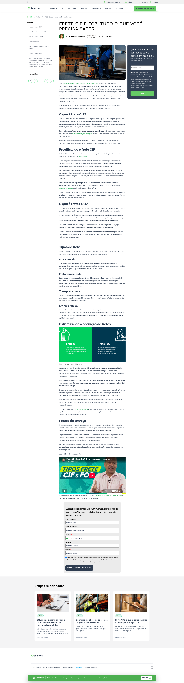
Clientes (84, 8)
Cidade (68, 549)
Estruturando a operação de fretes (39, 47)
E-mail (133, 64)
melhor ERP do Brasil (81, 409)
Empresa (68, 542)
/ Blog (31, 17)
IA (62, 8)
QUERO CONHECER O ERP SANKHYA (79, 568)
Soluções (53, 8)
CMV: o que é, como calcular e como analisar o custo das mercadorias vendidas (51, 622)
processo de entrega (66, 188)
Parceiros (107, 8)
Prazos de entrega (35, 53)
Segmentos (72, 8)
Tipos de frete (34, 42)
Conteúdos (120, 8)
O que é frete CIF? (35, 27)
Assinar (142, 93)
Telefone (68, 534)
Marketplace (96, 8)
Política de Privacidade (91, 667)
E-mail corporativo (71, 526)
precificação (83, 157)
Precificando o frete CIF (37, 32)
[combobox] (69, 538)
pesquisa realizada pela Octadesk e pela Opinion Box (80, 84)
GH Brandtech (78, 667)
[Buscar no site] (27, 2)
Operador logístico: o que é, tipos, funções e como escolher (92, 621)
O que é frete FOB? (36, 37)
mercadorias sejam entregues (82, 134)
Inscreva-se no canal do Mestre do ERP (109, 496)
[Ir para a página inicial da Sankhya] (35, 8)
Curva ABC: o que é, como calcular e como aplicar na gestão (131, 621)
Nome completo (70, 519)
